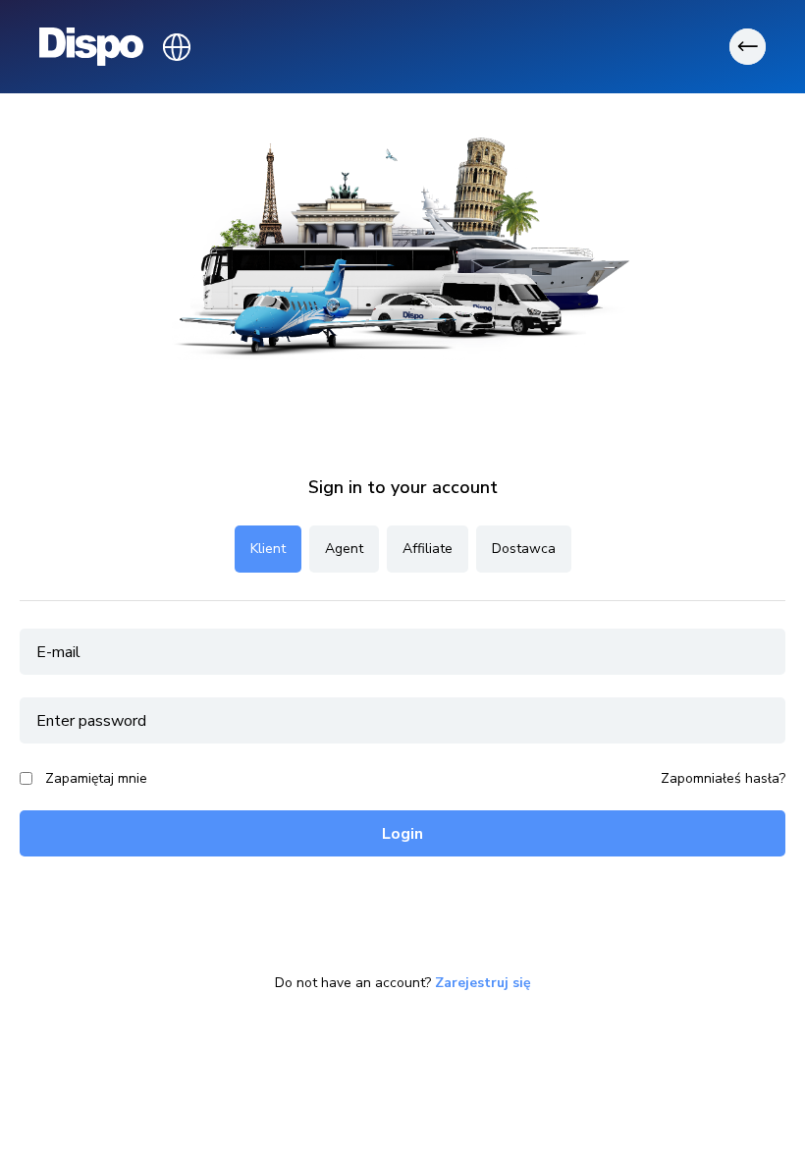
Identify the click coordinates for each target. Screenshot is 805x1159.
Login (402, 834)
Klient (268, 548)
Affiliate (427, 548)
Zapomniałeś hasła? (723, 779)
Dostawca (524, 548)
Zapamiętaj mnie (96, 778)
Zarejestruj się (483, 983)
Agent (344, 548)
